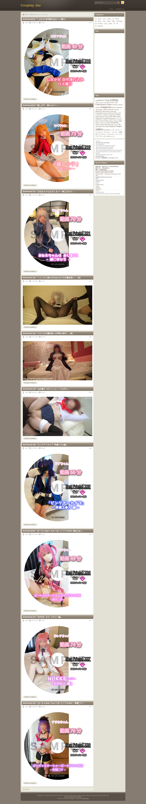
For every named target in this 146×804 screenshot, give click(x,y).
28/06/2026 (34, 392)
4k (113, 19)
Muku (104, 111)
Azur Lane (104, 102)
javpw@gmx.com (113, 158)
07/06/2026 (34, 534)
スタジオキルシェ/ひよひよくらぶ (108, 134)
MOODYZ (98, 111)
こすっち (114, 130)
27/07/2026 (34, 195)
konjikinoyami (99, 184)
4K (96, 100)
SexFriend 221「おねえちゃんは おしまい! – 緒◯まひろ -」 (49, 191)
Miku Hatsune (115, 109)
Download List (120, 9)
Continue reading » (30, 99)
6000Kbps (119, 21)
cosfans (97, 181)
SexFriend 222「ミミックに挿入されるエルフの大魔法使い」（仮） (52, 278)
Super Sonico (114, 124)
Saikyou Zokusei (113, 121)
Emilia (115, 102)
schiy (72, 798)
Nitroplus (105, 113)
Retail (99, 21)
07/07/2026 (34, 337)
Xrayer (97, 186)
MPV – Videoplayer (101, 169)
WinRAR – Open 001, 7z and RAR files (106, 166)
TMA (107, 126)
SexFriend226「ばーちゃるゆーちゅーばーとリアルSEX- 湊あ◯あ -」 (53, 531)
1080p (109, 19)
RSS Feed (122, 2)
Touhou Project (115, 126)
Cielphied (98, 189)
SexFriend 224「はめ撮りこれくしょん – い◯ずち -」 (46, 389)
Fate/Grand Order (103, 104)
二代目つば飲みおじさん (108, 136)
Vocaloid (106, 130)
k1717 (97, 183)
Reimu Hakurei (100, 121)
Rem (106, 121)
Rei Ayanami (119, 119)
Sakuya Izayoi (103, 122)
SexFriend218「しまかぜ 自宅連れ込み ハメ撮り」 (45, 19)
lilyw (96, 178)
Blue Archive (110, 102)
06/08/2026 (34, 109)
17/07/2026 (34, 281)
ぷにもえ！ (107, 132)
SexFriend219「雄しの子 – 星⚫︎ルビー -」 (41, 105)
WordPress (85, 798)
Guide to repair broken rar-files (104, 172)
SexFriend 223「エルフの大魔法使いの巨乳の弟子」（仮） (48, 333)
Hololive (97, 107)
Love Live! (107, 109)
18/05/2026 (34, 706)
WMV (113, 21)
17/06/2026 (34, 448)
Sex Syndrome (113, 123)
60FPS (117, 19)
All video (100, 23)
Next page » (26, 789)
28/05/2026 (34, 620)
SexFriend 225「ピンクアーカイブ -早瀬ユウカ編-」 (45, 445)
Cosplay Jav (31, 5)
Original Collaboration (109, 115)
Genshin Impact (117, 105)
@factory (97, 102)
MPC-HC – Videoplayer (102, 168)
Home (111, 9)
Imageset (100, 26)
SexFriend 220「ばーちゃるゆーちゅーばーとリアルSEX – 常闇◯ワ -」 (54, 703)
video (99, 129)
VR (117, 23)
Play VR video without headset (104, 171)
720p (104, 19)
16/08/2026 (34, 22)
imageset (106, 107)
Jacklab (97, 187)
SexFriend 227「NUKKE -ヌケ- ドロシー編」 (42, 617)
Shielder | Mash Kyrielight (102, 124)
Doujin (43, 22)
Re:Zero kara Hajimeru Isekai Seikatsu (108, 118)
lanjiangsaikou (99, 180)
